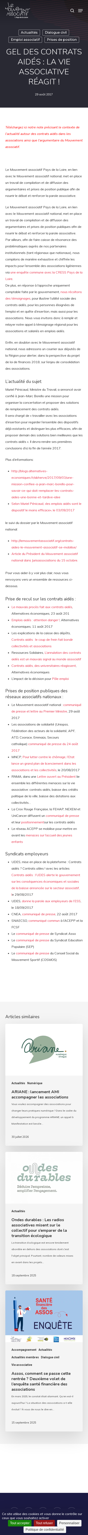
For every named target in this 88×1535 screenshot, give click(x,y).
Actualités (29, 32)
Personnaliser (69, 1523)
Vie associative (21, 1364)
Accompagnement (23, 1349)
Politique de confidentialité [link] (45, 1529)
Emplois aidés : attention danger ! (35, 620)
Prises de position (62, 40)
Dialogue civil (56, 32)
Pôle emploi (60, 679)
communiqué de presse (62, 816)
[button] (80, 11)
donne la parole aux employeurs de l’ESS (51, 901)
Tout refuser (44, 1523)
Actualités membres (25, 1357)
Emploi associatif (25, 40)
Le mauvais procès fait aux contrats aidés (41, 607)
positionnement (32, 822)
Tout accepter (19, 1523)
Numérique (34, 1083)
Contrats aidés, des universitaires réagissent (43, 666)
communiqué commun (44, 921)
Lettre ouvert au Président (57, 776)
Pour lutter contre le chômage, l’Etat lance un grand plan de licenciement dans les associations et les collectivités (43, 763)
